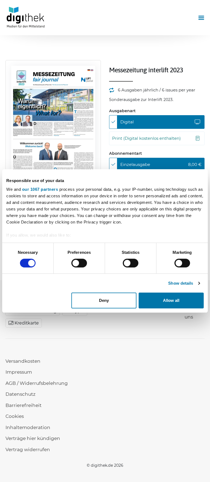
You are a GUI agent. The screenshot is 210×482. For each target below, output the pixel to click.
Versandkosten (22, 361)
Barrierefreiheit (23, 405)
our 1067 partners (40, 189)
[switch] (79, 263)
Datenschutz (20, 394)
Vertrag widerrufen (27, 449)
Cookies (14, 416)
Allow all (171, 300)
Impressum (18, 372)
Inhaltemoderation (27, 427)
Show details (180, 283)
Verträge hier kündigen (32, 438)
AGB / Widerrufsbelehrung (36, 383)
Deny (104, 300)
